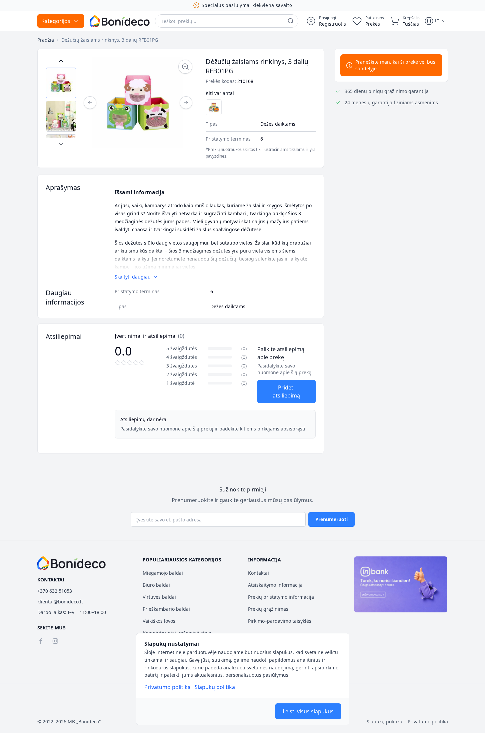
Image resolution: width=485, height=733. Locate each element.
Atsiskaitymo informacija (275, 585)
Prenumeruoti (331, 519)
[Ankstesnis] (90, 102)
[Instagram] (55, 641)
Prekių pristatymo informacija (281, 597)
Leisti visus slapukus (308, 711)
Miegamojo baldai (163, 573)
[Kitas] (186, 102)
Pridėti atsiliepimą (286, 391)
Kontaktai (258, 573)
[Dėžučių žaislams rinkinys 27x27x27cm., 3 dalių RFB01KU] (214, 107)
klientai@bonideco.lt (60, 601)
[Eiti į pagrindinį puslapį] (120, 21)
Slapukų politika (215, 687)
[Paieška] (290, 21)
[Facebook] (41, 641)
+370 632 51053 (54, 591)
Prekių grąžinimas (268, 609)
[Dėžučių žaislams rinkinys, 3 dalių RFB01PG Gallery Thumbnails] (61, 103)
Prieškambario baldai (166, 609)
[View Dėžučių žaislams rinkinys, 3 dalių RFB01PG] (61, 83)
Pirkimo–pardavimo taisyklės (279, 621)
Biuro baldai (156, 585)
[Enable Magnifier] (185, 67)
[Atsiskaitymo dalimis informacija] (400, 584)
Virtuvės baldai (159, 597)
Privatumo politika (167, 687)
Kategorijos (55, 21)
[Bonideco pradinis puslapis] (71, 563)
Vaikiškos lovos (159, 621)
